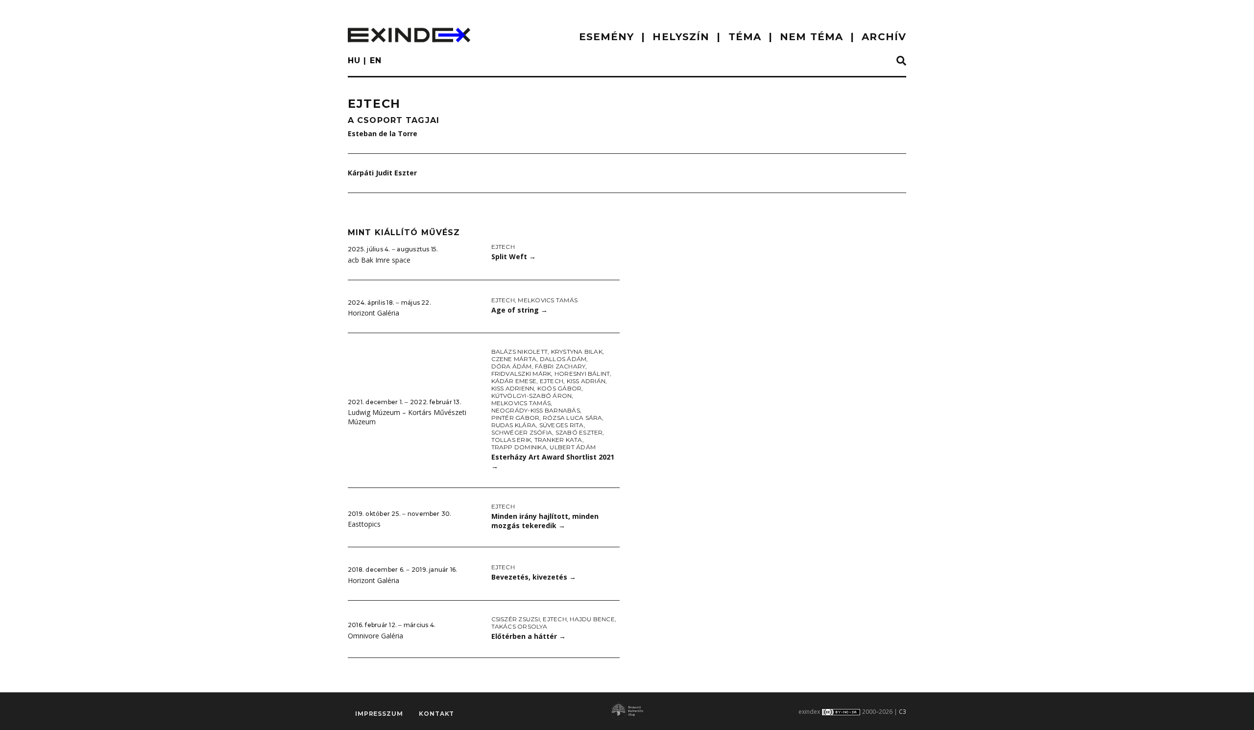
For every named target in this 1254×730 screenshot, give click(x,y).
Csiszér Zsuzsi (515, 619)
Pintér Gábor (515, 417)
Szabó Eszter (579, 432)
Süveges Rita (561, 425)
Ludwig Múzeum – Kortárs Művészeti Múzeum (407, 417)
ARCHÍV (884, 37)
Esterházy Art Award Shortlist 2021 (552, 461)
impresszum (379, 713)
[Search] (901, 61)
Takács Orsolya (519, 626)
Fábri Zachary (560, 366)
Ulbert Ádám (573, 447)
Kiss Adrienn (512, 388)
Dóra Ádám (511, 366)
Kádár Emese (514, 381)
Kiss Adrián (586, 381)
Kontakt (436, 713)
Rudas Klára (513, 425)
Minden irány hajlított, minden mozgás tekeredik (545, 520)
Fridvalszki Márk (521, 373)
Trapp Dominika (519, 447)
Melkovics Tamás (548, 300)
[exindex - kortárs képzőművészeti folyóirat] (409, 35)
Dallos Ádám (563, 359)
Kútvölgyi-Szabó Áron (531, 395)
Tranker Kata (558, 439)
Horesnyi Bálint (582, 373)
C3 (902, 711)
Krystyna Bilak (577, 351)
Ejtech (503, 246)
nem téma (811, 37)
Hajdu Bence (592, 619)
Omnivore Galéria (375, 635)
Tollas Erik (511, 439)
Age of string (519, 310)
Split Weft (513, 256)
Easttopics (364, 524)
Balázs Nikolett (519, 351)
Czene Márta (514, 359)
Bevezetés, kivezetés (533, 577)
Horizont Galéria (373, 312)
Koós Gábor (559, 388)
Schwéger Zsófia (522, 432)
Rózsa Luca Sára (573, 417)
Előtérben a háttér (528, 636)
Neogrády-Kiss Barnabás (535, 410)
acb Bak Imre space (379, 260)
